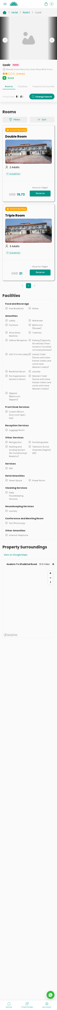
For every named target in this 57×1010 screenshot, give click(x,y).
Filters (17, 119)
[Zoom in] (50, 573)
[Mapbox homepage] (11, 635)
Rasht (26, 12)
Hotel (15, 12)
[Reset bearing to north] (50, 582)
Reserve (40, 193)
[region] (28, 603)
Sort (44, 119)
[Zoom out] (50, 577)
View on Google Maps (16, 554)
